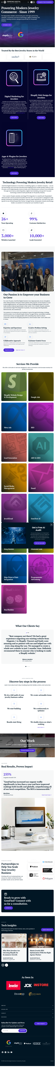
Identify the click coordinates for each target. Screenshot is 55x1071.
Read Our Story (9, 353)
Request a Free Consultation (44, 2)
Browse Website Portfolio (27, 753)
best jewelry (20, 170)
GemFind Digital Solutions (10, 1065)
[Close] (51, 524)
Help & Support (40, 1027)
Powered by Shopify (21, 1065)
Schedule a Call (7, 25)
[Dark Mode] (31, 2)
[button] (2, 2)
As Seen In (27, 981)
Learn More (14, 118)
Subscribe (22, 1035)
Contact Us (8, 912)
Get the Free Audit (39, 543)
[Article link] (13, 952)
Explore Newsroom (46, 934)
